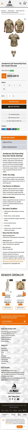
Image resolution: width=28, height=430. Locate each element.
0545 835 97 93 (12, 370)
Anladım (20, 426)
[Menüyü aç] (2, 3)
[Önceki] (3, 294)
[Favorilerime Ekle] (25, 19)
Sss (2, 354)
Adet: (3, 96)
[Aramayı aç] (20, 3)
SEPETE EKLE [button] (15, 101)
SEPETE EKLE (7, 307)
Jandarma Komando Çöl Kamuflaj (13, 261)
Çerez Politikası (9, 423)
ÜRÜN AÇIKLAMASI (8, 137)
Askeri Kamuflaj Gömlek (9, 259)
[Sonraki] (24, 294)
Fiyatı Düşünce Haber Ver (14, 120)
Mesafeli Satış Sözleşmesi (9, 332)
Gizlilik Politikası (6, 339)
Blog (2, 352)
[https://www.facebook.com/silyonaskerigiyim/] (12, 399)
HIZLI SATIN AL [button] (14, 106)
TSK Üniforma (21, 259)
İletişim (3, 363)
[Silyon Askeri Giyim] (9, 3)
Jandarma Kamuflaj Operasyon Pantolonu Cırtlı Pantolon (7, 298)
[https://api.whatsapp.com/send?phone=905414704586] (15, 399)
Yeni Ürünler (4, 359)
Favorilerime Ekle (14, 114)
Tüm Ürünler (4, 361)
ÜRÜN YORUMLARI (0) (10, 147)
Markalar (3, 356)
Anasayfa (3, 10)
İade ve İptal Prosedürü (8, 335)
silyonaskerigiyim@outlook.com (16, 378)
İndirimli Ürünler (5, 357)
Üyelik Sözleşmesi (6, 337)
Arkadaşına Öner (14, 117)
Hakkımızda (4, 350)
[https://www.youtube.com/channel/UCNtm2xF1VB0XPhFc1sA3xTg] (18, 399)
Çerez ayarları (5, 341)
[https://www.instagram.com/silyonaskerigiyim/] (10, 399)
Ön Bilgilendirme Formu (7, 333)
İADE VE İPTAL (7, 142)
